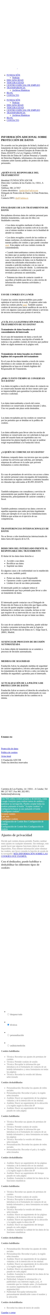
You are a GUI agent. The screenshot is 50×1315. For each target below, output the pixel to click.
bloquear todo (16, 1014)
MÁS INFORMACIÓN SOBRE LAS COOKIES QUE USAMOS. (24, 854)
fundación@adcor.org (28, 190)
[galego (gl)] (11, 70)
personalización (17, 1035)
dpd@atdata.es (21, 198)
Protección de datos (9, 748)
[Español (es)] (8, 70)
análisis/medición (17, 1045)
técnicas (13, 1025)
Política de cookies (9, 752)
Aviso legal (6, 756)
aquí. (7, 245)
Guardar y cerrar (8, 1312)
